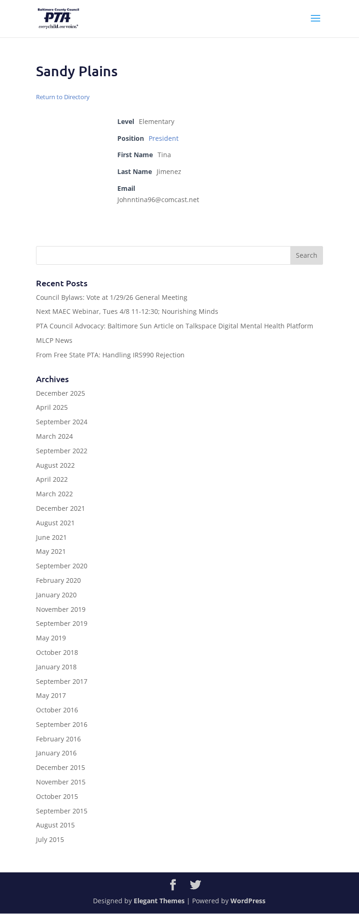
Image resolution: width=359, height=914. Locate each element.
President (164, 138)
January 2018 (56, 666)
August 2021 (55, 522)
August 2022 (55, 465)
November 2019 (61, 609)
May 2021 (51, 551)
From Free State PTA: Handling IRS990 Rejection (110, 354)
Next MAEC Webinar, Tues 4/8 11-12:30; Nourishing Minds (127, 311)
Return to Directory (63, 97)
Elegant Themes (159, 900)
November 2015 (61, 781)
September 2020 (61, 565)
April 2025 (52, 407)
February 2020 (58, 580)
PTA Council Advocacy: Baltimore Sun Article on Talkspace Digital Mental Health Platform (174, 325)
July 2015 (50, 839)
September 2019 (61, 623)
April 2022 (52, 479)
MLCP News (54, 340)
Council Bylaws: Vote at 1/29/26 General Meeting (111, 297)
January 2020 (56, 594)
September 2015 (61, 810)
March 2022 (54, 493)
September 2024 (61, 421)
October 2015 (57, 796)
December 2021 (60, 508)
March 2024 (54, 436)
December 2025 (60, 393)
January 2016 (56, 752)
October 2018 (57, 652)
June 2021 (51, 537)
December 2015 (60, 767)
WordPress (248, 900)
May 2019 (51, 637)
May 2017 (51, 695)
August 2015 (55, 824)
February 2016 (58, 738)
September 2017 (61, 681)
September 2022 (61, 450)
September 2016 (61, 724)
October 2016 (57, 709)
